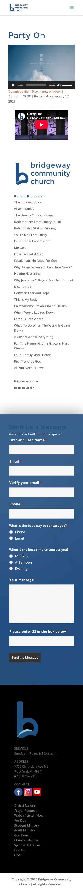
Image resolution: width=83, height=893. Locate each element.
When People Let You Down (34, 312)
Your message (23, 579)
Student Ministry (26, 825)
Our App (20, 850)
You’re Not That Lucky (30, 235)
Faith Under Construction (32, 241)
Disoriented (22, 287)
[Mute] (59, 85)
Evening (21, 568)
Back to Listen (24, 388)
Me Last (20, 248)
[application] (41, 85)
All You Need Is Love (29, 368)
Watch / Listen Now (28, 815)
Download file (18, 91)
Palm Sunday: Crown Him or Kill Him (40, 306)
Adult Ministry (24, 830)
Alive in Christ (24, 209)
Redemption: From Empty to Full (38, 222)
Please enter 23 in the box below (39, 631)
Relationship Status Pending (35, 228)
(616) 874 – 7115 (26, 776)
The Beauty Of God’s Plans (33, 215)
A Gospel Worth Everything (33, 337)
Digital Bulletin (25, 805)
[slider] (67, 84)
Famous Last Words (28, 319)
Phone (16, 504)
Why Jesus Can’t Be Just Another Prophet (43, 280)
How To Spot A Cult (28, 254)
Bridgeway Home (26, 381)
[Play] (13, 85)
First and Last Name (28, 440)
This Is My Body (25, 299)
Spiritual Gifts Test (28, 845)
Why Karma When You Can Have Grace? (43, 267)
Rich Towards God (27, 361)
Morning (22, 556)
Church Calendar (26, 840)
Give (17, 855)
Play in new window (46, 91)
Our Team (21, 835)
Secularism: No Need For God (35, 260)
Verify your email (25, 482)
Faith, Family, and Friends (32, 355)
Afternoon (23, 562)
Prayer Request (25, 810)
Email (15, 461)
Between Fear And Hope (32, 293)
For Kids (20, 820)
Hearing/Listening (27, 273)
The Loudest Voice (28, 202)
